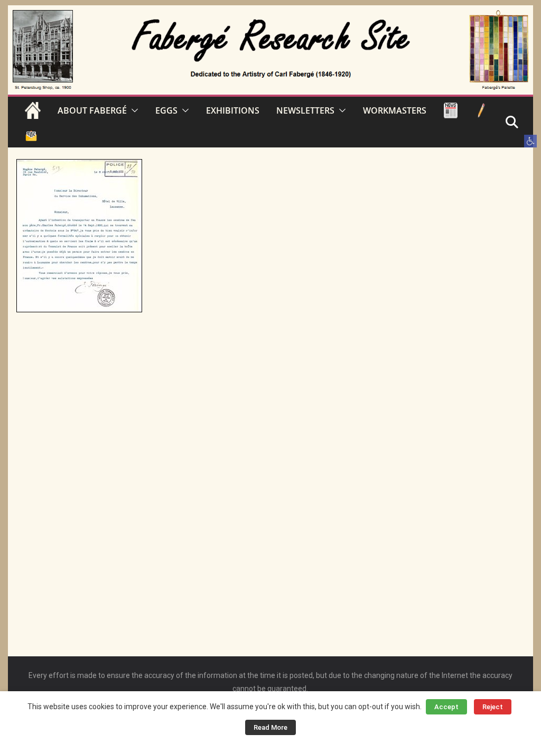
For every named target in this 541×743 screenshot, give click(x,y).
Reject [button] (492, 707)
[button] (530, 141)
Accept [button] (446, 707)
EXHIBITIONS (232, 110)
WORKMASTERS (394, 110)
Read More (270, 727)
